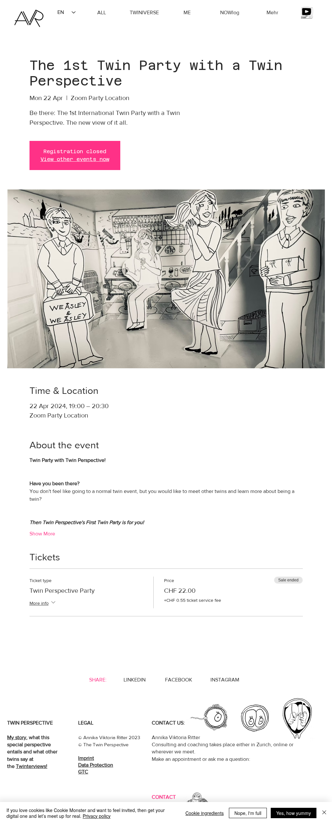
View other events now (75, 159)
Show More (42, 533)
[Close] (324, 813)
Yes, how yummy (293, 813)
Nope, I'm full (247, 813)
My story (16, 737)
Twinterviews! (31, 766)
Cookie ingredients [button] (204, 813)
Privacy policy (97, 816)
